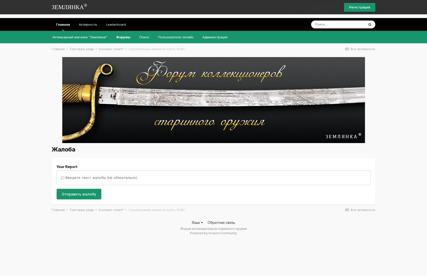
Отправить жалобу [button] (79, 194)
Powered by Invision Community (213, 233)
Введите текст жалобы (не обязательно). (101, 177)
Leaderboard (116, 24)
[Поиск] (369, 24)
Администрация (215, 37)
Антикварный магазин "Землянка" (79, 37)
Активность (88, 24)
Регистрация (359, 7)
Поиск (144, 37)
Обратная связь (221, 222)
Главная (63, 24)
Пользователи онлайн (175, 37)
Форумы (123, 37)
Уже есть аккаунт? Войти (315, 7)
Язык (196, 222)
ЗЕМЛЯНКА (69, 6)
